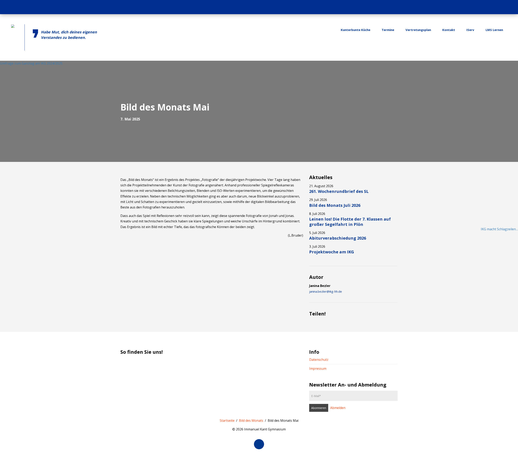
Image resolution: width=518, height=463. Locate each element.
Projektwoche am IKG (331, 252)
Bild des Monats (251, 420)
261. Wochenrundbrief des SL (339, 191)
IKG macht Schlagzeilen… (499, 229)
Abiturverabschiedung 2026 (337, 238)
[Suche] (509, 7)
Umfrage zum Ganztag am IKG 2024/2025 (31, 63)
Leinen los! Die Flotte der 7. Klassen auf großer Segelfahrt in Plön (350, 221)
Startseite (227, 420)
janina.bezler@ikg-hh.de (325, 291)
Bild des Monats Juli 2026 (334, 205)
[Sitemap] (501, 7)
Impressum (317, 368)
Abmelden (337, 408)
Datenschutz (318, 359)
